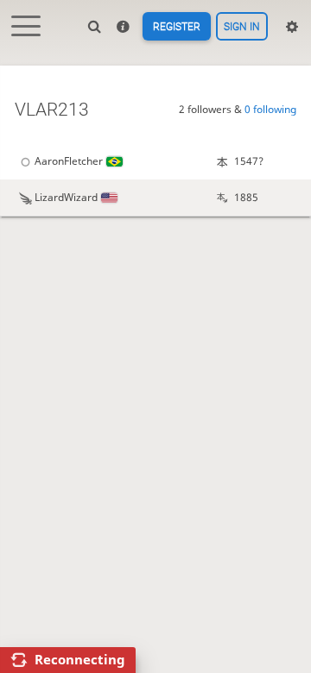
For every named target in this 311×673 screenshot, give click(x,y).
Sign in (242, 27)
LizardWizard (66, 197)
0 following (270, 109)
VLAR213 (52, 109)
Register (176, 27)
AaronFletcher (69, 161)
